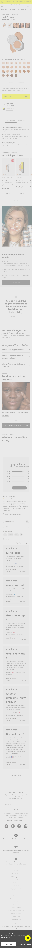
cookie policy (5, 937)
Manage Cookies (25, 944)
